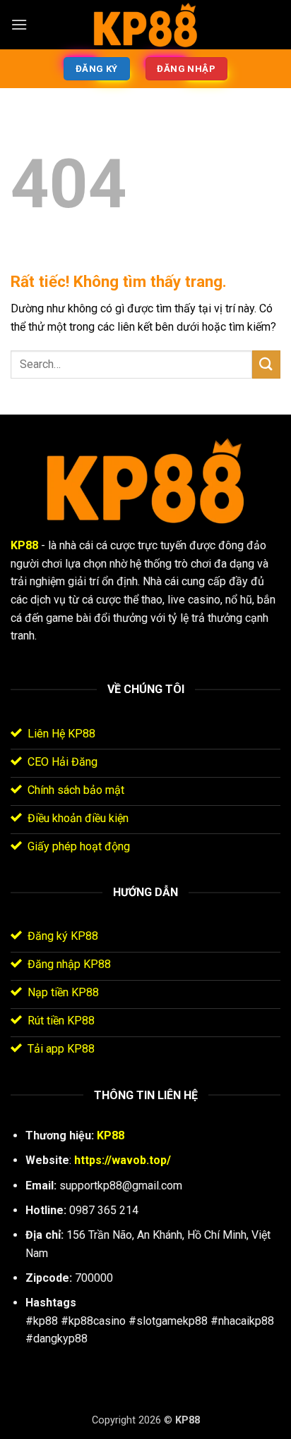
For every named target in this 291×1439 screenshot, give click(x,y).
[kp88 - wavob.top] (145, 25)
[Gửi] (266, 364)
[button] (19, 24)
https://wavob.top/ (122, 1160)
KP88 (24, 545)
